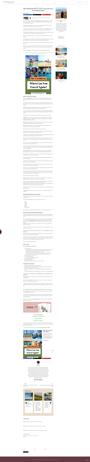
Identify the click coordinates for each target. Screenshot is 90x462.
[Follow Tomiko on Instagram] (37, 379)
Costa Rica (29, 148)
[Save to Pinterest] (0, 233)
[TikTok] (88, 459)
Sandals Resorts (25, 223)
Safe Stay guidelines (32, 220)
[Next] (50, 403)
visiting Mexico (29, 98)
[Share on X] (0, 232)
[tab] (37, 413)
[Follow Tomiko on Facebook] (34, 379)
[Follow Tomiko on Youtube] (39, 379)
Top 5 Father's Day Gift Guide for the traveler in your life (34, 421)
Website (45, 449)
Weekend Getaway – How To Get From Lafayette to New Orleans (30, 385)
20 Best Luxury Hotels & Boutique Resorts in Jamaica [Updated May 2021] (36, 430)
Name (24, 449)
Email (35, 449)
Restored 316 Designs (48, 459)
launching (29, 50)
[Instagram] (87, 459)
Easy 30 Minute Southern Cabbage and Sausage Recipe (46, 385)
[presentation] (29, 397)
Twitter (45, 327)
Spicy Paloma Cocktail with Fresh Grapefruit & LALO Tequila (61, 69)
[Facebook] (86, 459)
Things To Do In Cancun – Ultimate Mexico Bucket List (61, 57)
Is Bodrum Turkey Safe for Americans (61, 81)
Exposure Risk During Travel (32, 241)
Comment (24, 436)
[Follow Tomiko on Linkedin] (40, 379)
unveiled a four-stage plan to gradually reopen (43, 134)
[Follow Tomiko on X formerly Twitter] (36, 379)
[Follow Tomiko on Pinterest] (42, 379)
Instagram (48, 327)
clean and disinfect (50, 271)
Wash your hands (28, 249)
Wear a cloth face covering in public (29, 258)
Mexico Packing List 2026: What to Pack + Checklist (29, 404)
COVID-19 (37, 20)
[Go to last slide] (26, 403)
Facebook (42, 327)
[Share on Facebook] (0, 230)
